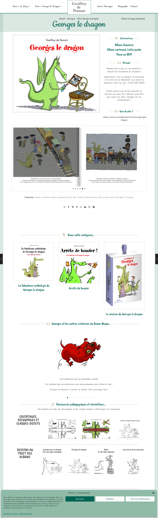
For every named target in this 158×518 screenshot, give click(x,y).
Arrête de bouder (79, 288)
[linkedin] (85, 207)
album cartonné (42, 197)
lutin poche (103, 197)
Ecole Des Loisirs (75, 197)
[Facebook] (69, 207)
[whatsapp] (89, 207)
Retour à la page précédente (133, 18)
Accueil (62, 18)
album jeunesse (58, 197)
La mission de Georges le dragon (124, 314)
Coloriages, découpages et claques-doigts (28, 420)
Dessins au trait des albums (25, 453)
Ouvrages (71, 18)
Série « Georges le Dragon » (48, 6)
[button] (153, 493)
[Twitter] (65, 207)
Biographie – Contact (128, 6)
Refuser (110, 499)
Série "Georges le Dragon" (88, 18)
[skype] (93, 207)
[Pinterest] (77, 207)
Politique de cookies (10, 514)
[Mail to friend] (81, 207)
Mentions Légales (25, 514)
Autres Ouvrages (105, 6)
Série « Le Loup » (21, 6)
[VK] (73, 207)
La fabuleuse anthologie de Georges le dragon (33, 287)
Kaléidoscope (91, 197)
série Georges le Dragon (121, 197)
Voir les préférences (140, 499)
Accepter (80, 499)
